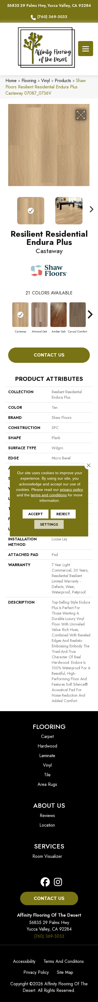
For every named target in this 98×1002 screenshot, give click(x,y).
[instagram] (56, 882)
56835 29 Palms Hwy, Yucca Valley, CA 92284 (49, 5)
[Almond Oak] (39, 314)
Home (11, 80)
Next (90, 208)
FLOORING (49, 726)
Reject (63, 514)
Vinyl (45, 80)
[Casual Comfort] (77, 314)
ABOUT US (49, 805)
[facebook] (45, 882)
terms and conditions (49, 495)
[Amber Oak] (58, 314)
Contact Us (49, 355)
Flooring (29, 80)
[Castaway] (20, 314)
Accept (35, 514)
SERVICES (49, 846)
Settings (49, 524)
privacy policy (71, 489)
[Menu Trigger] (85, 48)
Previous (8, 208)
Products (63, 80)
